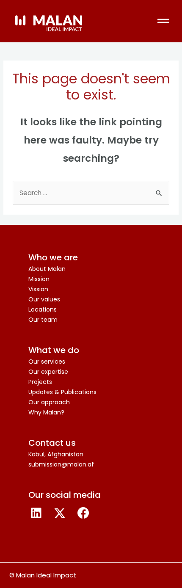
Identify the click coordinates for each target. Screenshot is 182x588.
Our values (44, 299)
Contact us (52, 443)
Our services (46, 361)
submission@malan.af (61, 464)
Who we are (53, 257)
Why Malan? (46, 412)
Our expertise (48, 371)
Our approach (49, 402)
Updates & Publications (62, 392)
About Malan (47, 269)
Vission (38, 289)
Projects (40, 382)
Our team (43, 319)
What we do (53, 350)
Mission (39, 279)
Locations (42, 309)
